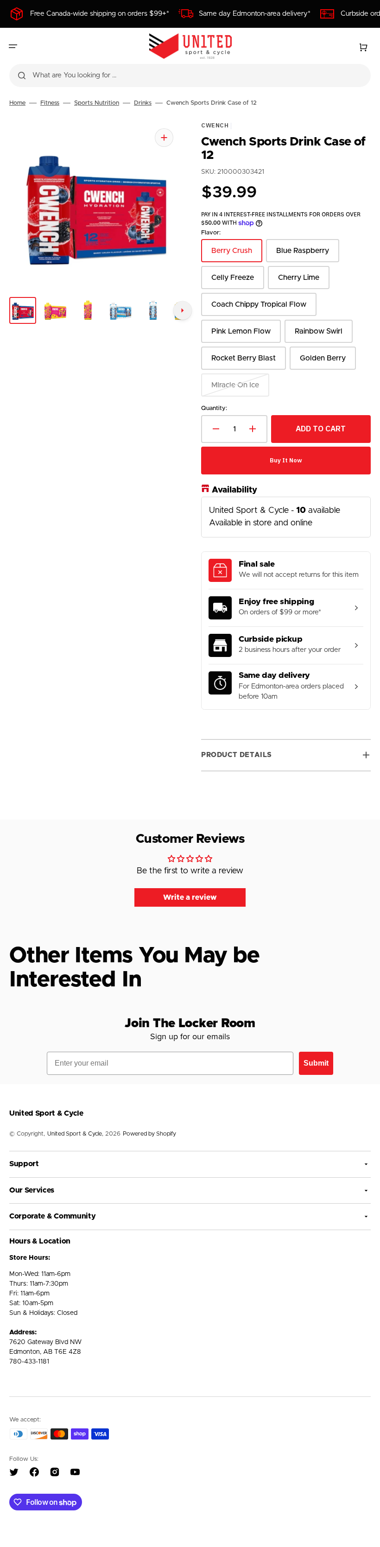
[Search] (21, 75)
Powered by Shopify (149, 1134)
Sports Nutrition (96, 103)
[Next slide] (182, 310)
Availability (234, 490)
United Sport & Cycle (74, 1134)
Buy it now (286, 460)
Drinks (143, 103)
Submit (316, 1063)
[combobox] (190, 75)
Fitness (49, 103)
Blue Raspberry (307, 254)
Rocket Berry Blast (246, 362)
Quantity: (214, 408)
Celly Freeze (237, 281)
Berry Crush (236, 254)
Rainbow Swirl (324, 335)
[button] (13, 46)
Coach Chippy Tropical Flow (258, 308)
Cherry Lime (303, 281)
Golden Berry (328, 362)
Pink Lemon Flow (245, 335)
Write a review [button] (190, 897)
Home (17, 103)
